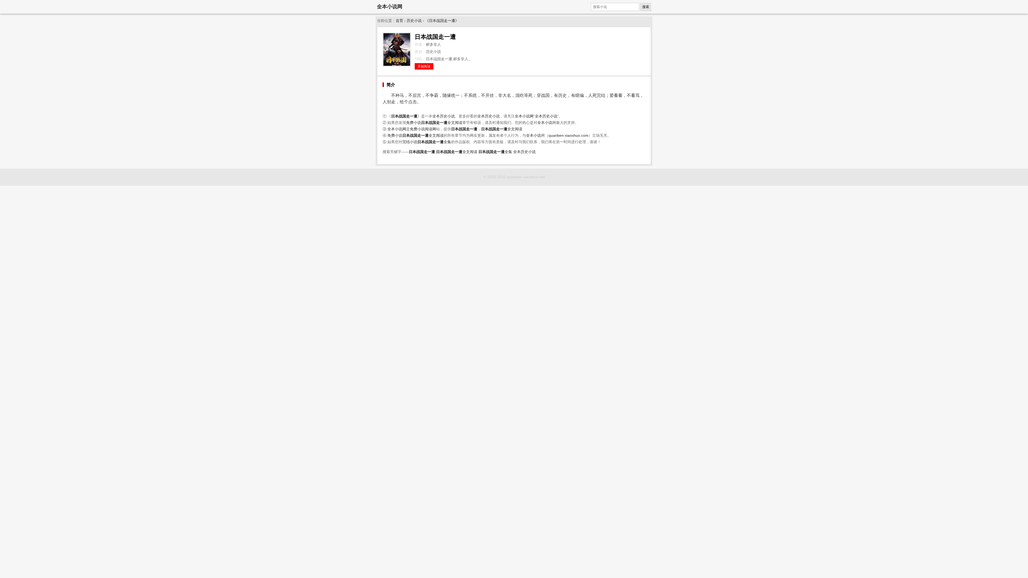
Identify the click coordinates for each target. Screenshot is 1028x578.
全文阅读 (441, 123)
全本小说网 (389, 6)
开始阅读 (424, 66)
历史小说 (414, 21)
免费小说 (413, 123)
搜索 (645, 7)
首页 (399, 21)
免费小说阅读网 (423, 129)
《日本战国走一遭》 (442, 21)
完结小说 (409, 142)
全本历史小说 (443, 116)
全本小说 (544, 123)
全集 (434, 142)
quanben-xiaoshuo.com (568, 136)
